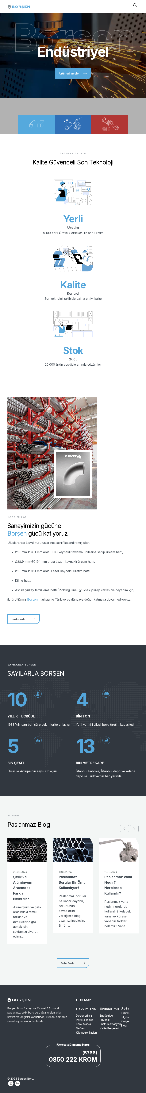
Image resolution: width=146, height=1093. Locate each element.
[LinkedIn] (17, 1083)
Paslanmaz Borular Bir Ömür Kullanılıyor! (73, 882)
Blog (124, 1025)
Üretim (125, 1008)
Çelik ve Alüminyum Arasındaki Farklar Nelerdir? (22, 888)
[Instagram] (10, 1083)
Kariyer (125, 1021)
